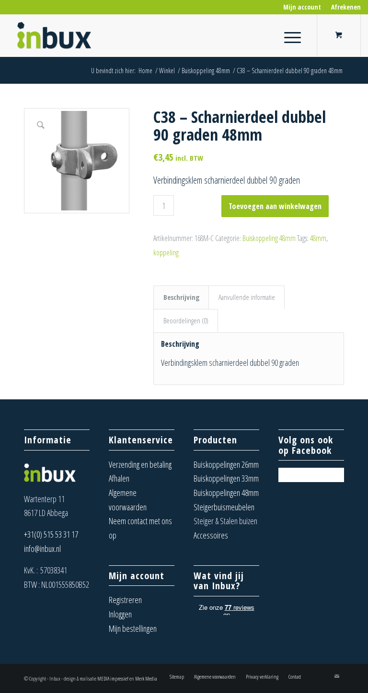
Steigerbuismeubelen (224, 507)
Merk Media (146, 678)
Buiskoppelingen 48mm (226, 492)
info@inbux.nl (42, 548)
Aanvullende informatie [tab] (246, 297)
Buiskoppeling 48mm (269, 238)
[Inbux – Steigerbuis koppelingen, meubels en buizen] (55, 35)
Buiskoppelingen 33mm (226, 478)
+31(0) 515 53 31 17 (51, 534)
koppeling (166, 252)
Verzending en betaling (140, 464)
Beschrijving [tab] (181, 297)
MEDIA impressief (112, 678)
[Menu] (288, 35)
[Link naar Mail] (337, 676)
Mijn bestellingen (133, 628)
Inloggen (120, 614)
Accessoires (211, 535)
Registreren (125, 599)
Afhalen (119, 478)
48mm (318, 238)
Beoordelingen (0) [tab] (185, 320)
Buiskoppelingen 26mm (226, 464)
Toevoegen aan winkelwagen (275, 206)
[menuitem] (302, 7)
